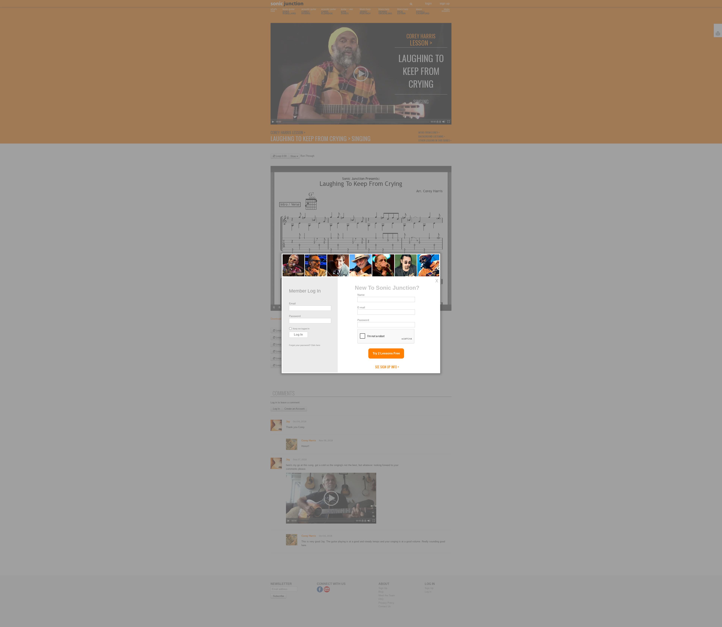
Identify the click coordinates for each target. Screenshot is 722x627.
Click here (315, 345)
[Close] (437, 280)
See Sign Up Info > (387, 366)
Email (292, 303)
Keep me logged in (301, 329)
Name (361, 294)
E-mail (361, 307)
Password (295, 316)
